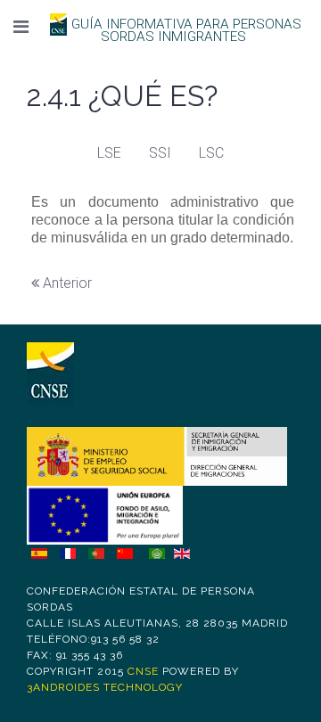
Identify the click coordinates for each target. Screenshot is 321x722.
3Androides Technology (105, 687)
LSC (211, 152)
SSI (160, 152)
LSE (109, 152)
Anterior (65, 283)
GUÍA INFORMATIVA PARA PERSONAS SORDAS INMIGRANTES (186, 30)
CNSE (143, 671)
